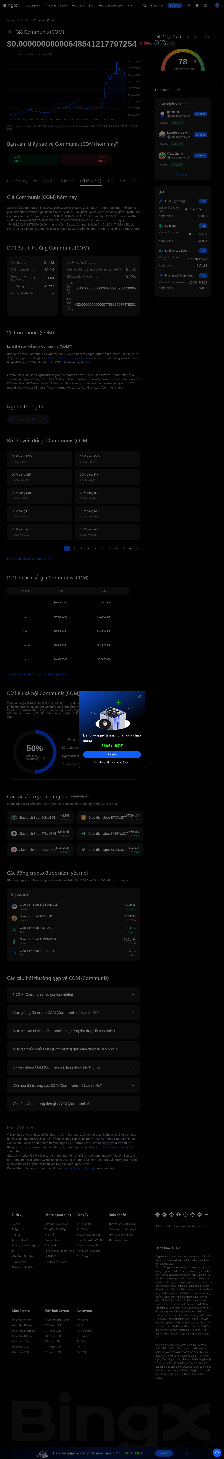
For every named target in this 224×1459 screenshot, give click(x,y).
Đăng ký (112, 754)
